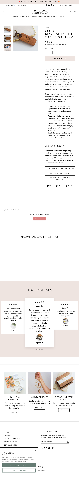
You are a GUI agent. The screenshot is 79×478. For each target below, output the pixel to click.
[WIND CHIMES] (39, 383)
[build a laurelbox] (15, 383)
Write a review (40, 219)
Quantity (49, 49)
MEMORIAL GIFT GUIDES (12, 439)
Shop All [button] (25, 17)
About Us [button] (62, 17)
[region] (19, 462)
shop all (14, 412)
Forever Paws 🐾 (9, 5)
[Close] (35, 451)
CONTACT (7, 432)
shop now (39, 408)
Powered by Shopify (39, 470)
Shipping (48, 44)
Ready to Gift (17, 17)
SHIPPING (7, 436)
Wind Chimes (21, 5)
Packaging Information (60, 169)
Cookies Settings (19, 470)
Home (47, 27)
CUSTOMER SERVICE (10, 442)
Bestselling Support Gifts (38, 17)
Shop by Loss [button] (51, 17)
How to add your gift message (60, 178)
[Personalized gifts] (64, 383)
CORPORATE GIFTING (11, 445)
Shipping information (60, 173)
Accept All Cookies (19, 465)
